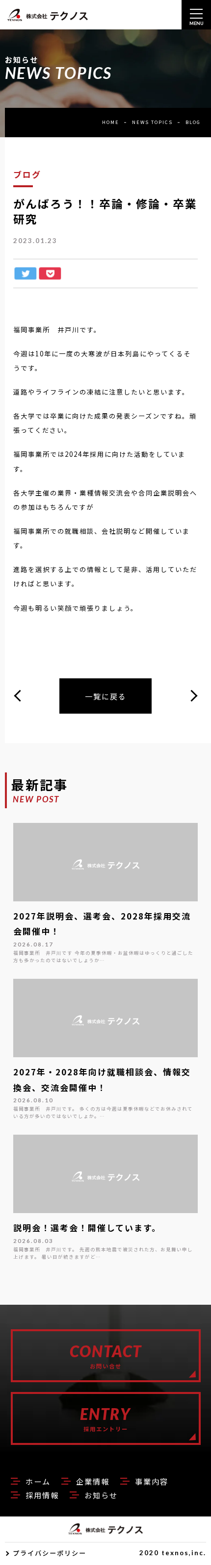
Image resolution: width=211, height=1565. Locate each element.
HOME (110, 122)
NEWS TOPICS (152, 122)
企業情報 (92, 1481)
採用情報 (42, 1495)
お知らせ (101, 1495)
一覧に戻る (106, 696)
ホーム (38, 1481)
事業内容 (151, 1481)
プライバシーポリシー (49, 1553)
